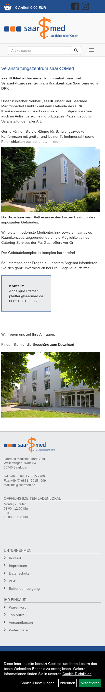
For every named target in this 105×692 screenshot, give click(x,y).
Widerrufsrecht (21, 630)
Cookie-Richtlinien (76, 674)
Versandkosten (21, 622)
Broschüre (16, 217)
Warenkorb (18, 607)
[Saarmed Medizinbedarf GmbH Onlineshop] (52, 28)
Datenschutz (19, 573)
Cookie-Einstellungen (37, 683)
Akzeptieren (90, 683)
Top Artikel (17, 615)
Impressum (18, 566)
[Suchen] (76, 50)
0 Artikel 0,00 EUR (30, 8)
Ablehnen (67, 683)
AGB (12, 581)
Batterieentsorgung (24, 588)
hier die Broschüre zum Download (47, 344)
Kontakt (15, 558)
